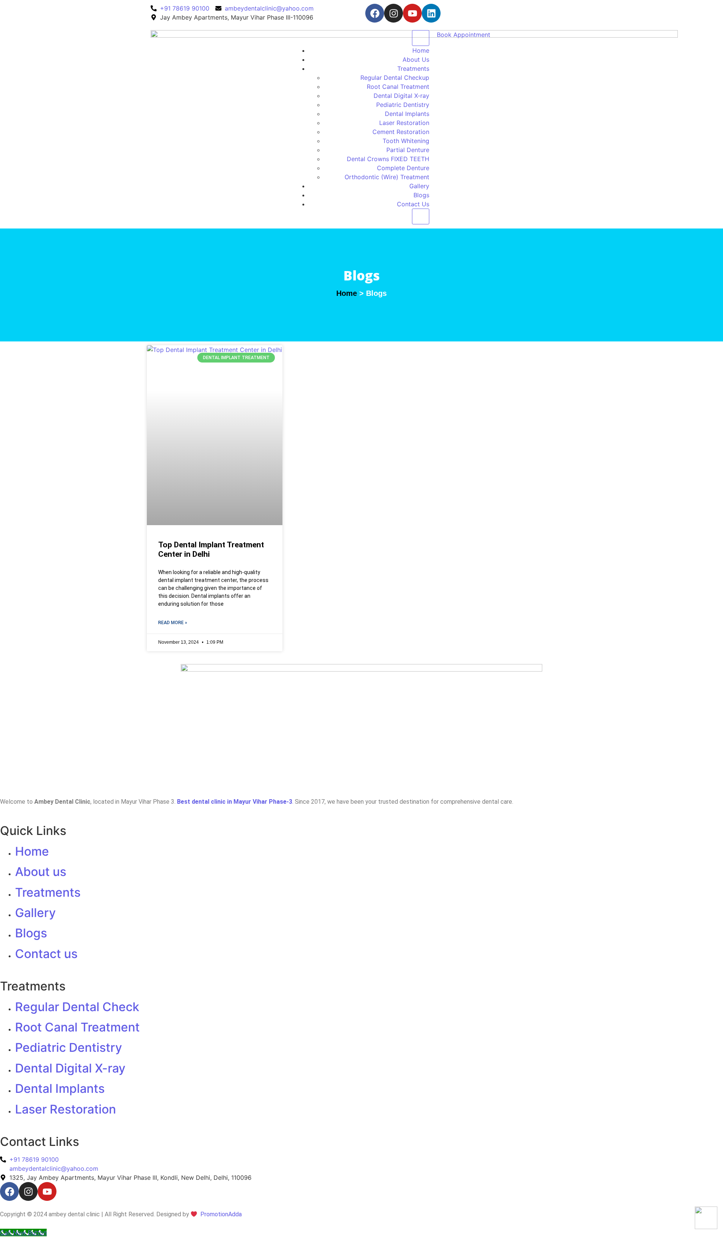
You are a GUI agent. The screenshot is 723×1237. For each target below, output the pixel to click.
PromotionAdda (221, 1214)
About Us (416, 59)
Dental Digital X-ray (401, 95)
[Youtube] (412, 13)
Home (420, 50)
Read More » (172, 622)
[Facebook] (374, 13)
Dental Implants (407, 113)
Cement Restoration (400, 132)
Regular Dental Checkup (394, 77)
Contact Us (413, 204)
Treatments (413, 68)
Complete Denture (403, 168)
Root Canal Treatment (398, 86)
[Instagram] (393, 13)
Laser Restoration (404, 122)
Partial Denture (407, 150)
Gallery (419, 186)
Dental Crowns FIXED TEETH (388, 159)
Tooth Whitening (406, 141)
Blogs (421, 195)
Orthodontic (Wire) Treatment (387, 177)
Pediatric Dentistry (402, 104)
